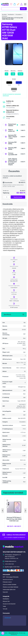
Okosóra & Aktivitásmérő (9, 603)
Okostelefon (18, 14)
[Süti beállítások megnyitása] (2, 633)
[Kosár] (14, 4)
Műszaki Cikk (6, 601)
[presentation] (2, 510)
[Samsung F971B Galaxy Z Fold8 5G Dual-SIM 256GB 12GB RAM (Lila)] (14, 513)
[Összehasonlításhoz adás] (7, 506)
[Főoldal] (5, 4)
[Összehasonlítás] (18, 4)
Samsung (4, 16)
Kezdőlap (4, 14)
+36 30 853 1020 (9, 564)
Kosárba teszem (18, 197)
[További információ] (17, 125)
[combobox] (10, 8)
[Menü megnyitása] (25, 4)
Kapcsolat (5, 592)
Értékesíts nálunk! (7, 582)
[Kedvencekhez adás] (7, 500)
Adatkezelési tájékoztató (9, 589)
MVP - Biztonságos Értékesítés (10, 577)
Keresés (23, 8)
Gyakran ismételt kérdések (9, 584)
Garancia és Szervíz (8, 579)
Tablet (4, 606)
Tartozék (5, 608)
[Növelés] (9, 197)
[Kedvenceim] (11, 4)
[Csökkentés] (4, 197)
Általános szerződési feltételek (10, 587)
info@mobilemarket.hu (10, 561)
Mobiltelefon (11, 14)
